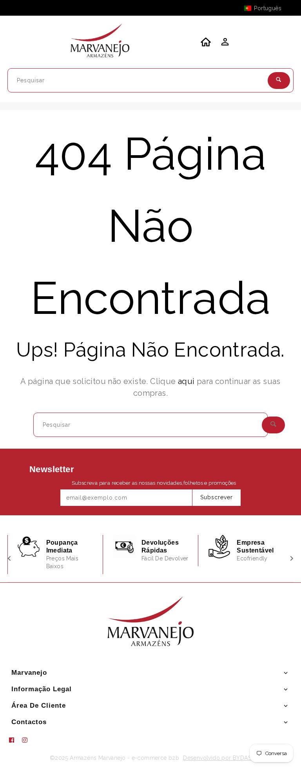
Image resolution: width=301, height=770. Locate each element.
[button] (266, 8)
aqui (186, 381)
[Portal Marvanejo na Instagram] (28, 740)
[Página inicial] (100, 42)
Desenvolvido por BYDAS (217, 758)
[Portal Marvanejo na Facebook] (14, 740)
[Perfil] (224, 44)
